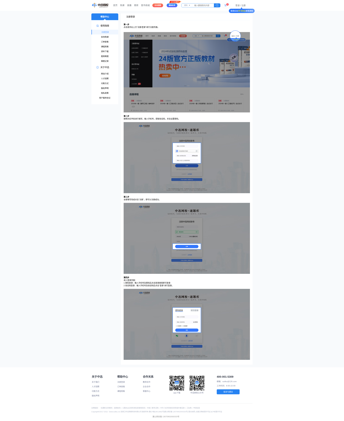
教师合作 (146, 382)
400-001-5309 (225, 376)
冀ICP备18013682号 (156, 412)
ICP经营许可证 (216, 412)
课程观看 (105, 46)
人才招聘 (105, 78)
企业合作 (146, 386)
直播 (129, 5)
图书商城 (145, 5)
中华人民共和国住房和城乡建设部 (172, 408)
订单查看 (105, 42)
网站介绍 (105, 74)
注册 (243, 5)
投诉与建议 (228, 392)
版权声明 (105, 88)
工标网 (189, 408)
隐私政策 (105, 93)
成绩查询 (117, 408)
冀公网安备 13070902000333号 (176, 412)
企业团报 (158, 5)
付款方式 (105, 83)
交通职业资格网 (106, 408)
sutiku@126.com (229, 381)
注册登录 (105, 32)
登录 (237, 5)
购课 (122, 5)
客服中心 (146, 391)
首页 (115, 5)
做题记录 (105, 61)
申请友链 (196, 408)
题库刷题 (105, 56)
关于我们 (95, 382)
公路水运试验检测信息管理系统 (133, 408)
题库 (136, 5)
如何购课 (105, 37)
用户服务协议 (104, 98)
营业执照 (191, 412)
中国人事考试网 (152, 408)
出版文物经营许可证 (203, 412)
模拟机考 (172, 5)
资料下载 (105, 51)
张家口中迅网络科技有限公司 (131, 412)
